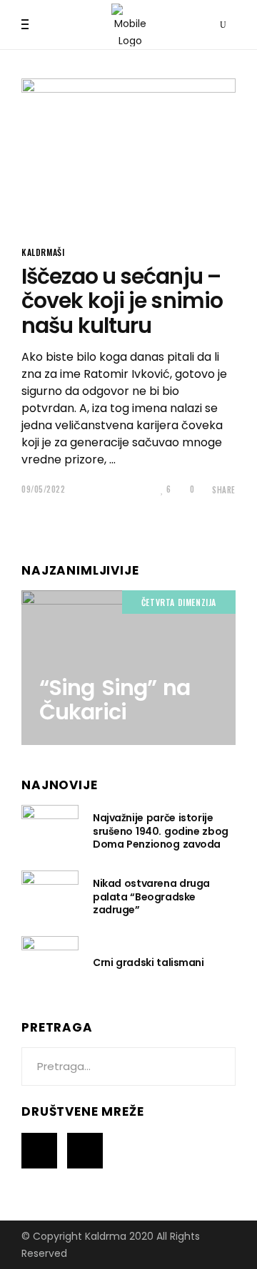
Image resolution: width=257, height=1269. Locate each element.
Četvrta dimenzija (178, 602)
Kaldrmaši (42, 252)
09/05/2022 (43, 489)
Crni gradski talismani (148, 962)
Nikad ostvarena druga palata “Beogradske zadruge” (151, 896)
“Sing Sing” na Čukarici (114, 700)
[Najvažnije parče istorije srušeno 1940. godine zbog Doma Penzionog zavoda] (50, 830)
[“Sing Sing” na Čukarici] (128, 667)
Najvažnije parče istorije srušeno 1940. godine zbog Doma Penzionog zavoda (160, 831)
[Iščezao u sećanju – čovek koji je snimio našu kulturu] (128, 152)
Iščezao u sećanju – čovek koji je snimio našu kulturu (122, 301)
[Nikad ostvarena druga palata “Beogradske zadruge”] (50, 896)
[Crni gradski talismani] (50, 961)
